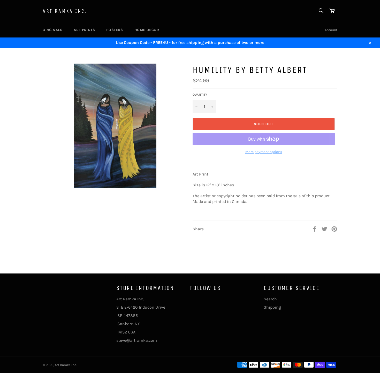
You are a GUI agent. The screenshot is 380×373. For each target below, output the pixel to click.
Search (270, 298)
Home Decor (146, 30)
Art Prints (84, 30)
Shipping (272, 307)
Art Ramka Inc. (65, 11)
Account (331, 30)
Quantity (200, 94)
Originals (52, 30)
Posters (114, 30)
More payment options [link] (263, 152)
